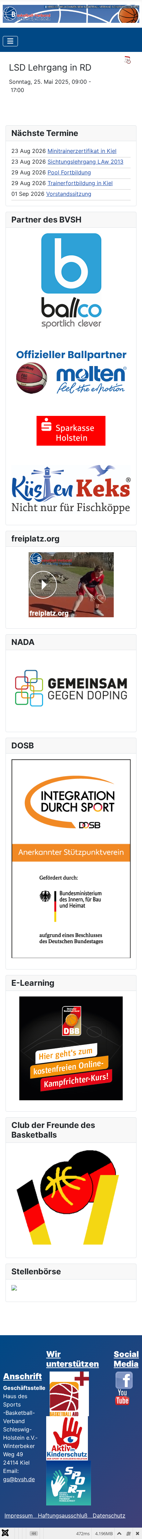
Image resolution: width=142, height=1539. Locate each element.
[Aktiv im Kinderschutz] (67, 1438)
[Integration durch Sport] (71, 858)
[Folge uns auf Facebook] (124, 1379)
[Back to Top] (129, 1526)
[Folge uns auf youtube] (122, 1396)
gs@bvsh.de (19, 1479)
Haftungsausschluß (63, 1515)
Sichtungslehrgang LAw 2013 (85, 161)
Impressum (21, 1515)
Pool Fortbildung (69, 172)
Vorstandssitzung (68, 193)
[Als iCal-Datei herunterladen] (127, 60)
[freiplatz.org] (71, 584)
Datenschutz (109, 1515)
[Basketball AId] (69, 1393)
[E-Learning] (71, 1048)
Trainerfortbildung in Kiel (80, 183)
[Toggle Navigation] (10, 41)
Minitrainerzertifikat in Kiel (82, 150)
